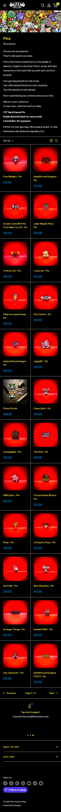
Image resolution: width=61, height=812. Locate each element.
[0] (55, 5)
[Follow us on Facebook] (5, 783)
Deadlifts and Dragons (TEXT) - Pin (45, 674)
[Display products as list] (56, 140)
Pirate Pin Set (10, 408)
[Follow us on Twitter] (11, 783)
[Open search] (43, 5)
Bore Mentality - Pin (44, 585)
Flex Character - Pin (13, 672)
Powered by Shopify (12, 805)
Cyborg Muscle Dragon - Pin (15, 363)
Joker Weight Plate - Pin (44, 225)
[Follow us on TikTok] (35, 783)
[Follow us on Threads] (17, 783)
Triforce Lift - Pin (12, 270)
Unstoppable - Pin (12, 451)
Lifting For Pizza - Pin (45, 542)
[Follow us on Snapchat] (41, 783)
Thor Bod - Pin (41, 451)
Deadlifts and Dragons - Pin (46, 178)
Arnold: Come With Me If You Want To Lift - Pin (15, 225)
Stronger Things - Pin (14, 629)
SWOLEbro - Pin (11, 495)
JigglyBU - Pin (41, 361)
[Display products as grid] (51, 140)
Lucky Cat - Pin (41, 270)
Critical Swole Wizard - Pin (45, 497)
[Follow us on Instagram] (23, 783)
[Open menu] (4, 5)
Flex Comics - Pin (42, 314)
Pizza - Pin (8, 542)
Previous (11, 693)
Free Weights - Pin (12, 176)
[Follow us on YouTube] (29, 783)
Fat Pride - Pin (10, 585)
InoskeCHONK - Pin (43, 629)
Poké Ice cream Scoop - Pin (15, 316)
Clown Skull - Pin (42, 408)
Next (51, 693)
